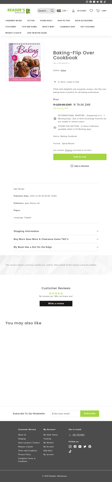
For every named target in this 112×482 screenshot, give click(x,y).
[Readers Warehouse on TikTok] (70, 451)
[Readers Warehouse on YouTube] (80, 446)
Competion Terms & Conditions (27, 459)
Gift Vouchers (88, 27)
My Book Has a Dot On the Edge (33, 247)
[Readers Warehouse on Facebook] (75, 446)
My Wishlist (48, 443)
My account (48, 454)
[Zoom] (25, 62)
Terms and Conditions (27, 451)
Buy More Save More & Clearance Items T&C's (41, 239)
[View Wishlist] (91, 10)
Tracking (47, 439)
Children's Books (13, 20)
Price (56, 99)
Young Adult (46, 20)
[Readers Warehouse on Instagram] (70, 446)
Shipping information (26, 231)
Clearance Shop (67, 27)
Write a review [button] (56, 303)
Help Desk (47, 451)
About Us (22, 435)
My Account (48, 447)
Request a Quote (13, 33)
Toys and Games (29, 27)
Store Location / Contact (29, 443)
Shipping (68, 150)
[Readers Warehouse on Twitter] (84, 446)
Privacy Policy (24, 454)
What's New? (48, 27)
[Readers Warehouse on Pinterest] (89, 446)
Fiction (31, 20)
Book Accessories (84, 20)
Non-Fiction (64, 20)
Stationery (10, 27)
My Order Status (50, 435)
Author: (59, 70)
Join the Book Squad (37, 33)
